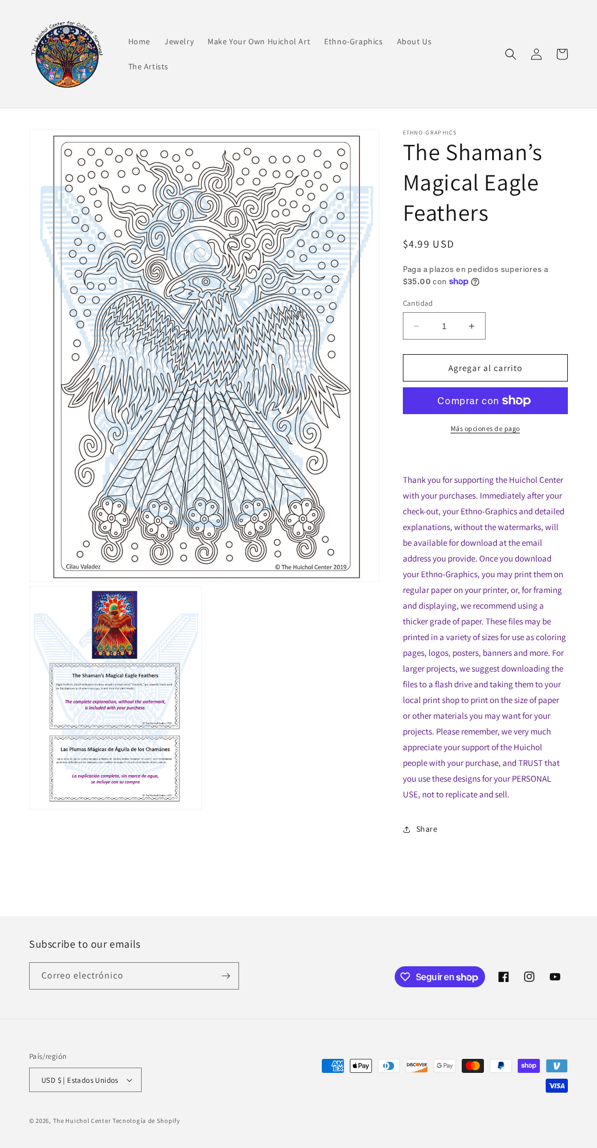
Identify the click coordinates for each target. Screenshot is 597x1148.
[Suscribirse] (225, 976)
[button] (511, 54)
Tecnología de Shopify (146, 1121)
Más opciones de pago (485, 428)
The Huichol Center (82, 1121)
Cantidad (418, 303)
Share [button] (427, 829)
